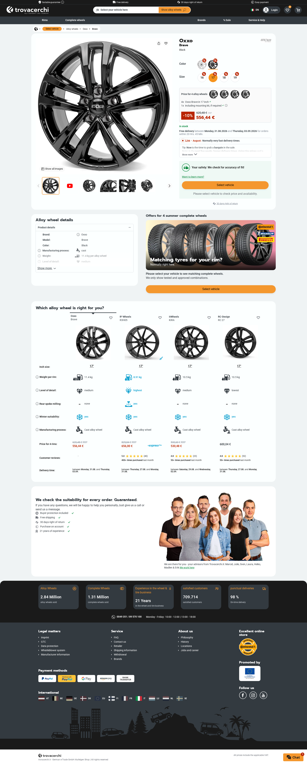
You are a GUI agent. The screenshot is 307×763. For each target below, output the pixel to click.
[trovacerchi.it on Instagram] (253, 695)
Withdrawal (120, 654)
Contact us (120, 641)
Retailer (118, 646)
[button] (84, 227)
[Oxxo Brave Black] (213, 65)
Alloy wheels (72, 29)
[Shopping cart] (298, 10)
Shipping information (125, 650)
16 (202, 77)
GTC (43, 641)
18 (224, 77)
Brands (202, 20)
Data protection (49, 646)
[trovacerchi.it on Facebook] (243, 695)
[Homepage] (36, 29)
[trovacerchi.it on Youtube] (263, 695)
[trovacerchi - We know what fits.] (27, 10)
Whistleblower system (53, 650)
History (185, 641)
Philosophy (187, 637)
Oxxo (85, 29)
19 (235, 77)
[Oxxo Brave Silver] (202, 65)
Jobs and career (190, 650)
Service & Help (257, 20)
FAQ (116, 637)
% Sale (227, 20)
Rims (45, 20)
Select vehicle (52, 29)
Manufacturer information (55, 654)
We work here (187, 567)
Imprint (45, 637)
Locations (186, 646)
